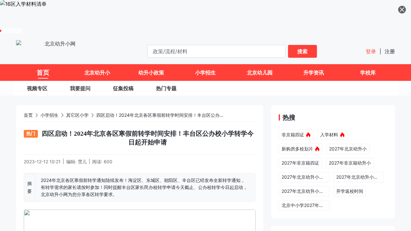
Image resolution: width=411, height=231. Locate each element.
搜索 (302, 51)
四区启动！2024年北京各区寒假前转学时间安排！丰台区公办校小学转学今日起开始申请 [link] (185, 115)
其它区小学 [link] (77, 115)
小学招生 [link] (49, 115)
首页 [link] (28, 115)
